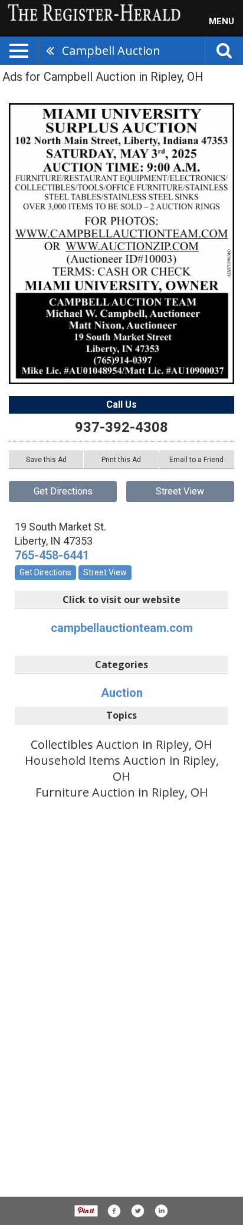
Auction (122, 693)
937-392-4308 (121, 427)
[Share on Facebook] (113, 1211)
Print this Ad (121, 460)
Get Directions (63, 491)
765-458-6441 (52, 555)
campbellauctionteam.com (122, 628)
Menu (221, 21)
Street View (180, 491)
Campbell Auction (111, 50)
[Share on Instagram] (161, 1211)
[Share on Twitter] (137, 1211)
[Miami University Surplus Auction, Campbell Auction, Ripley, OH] (121, 243)
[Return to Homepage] (91, 11)
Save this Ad (46, 460)
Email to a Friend (196, 460)
